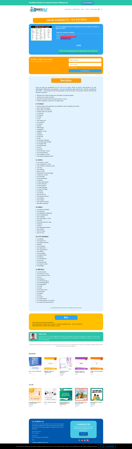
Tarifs (87, 9)
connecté (45, 325)
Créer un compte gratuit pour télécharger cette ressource (78, 51)
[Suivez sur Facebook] (79, 440)
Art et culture (64, 36)
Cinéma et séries (72, 36)
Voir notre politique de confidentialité (40, 437)
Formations (76, 9)
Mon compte (93, 9)
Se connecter (85, 71)
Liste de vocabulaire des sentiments (71, 89)
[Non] (130, 446)
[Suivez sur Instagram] (87, 440)
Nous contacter (35, 433)
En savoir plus (109, 446)
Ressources (68, 9)
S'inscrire (83, 434)
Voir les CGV (34, 435)
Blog (82, 9)
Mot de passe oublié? (73, 67)
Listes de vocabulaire (70, 35)
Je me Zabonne (87, 3)
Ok (100, 446)
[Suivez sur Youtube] (82, 440)
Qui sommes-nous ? (36, 431)
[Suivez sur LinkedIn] (85, 440)
